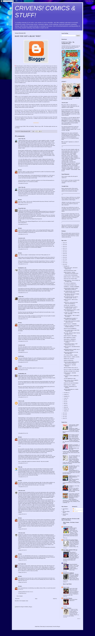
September (66, 396)
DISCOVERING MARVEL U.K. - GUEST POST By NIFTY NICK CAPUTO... (74, 436)
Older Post (55, 598)
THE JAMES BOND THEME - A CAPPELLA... (70, 341)
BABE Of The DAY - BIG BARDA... (70, 335)
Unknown (20, 401)
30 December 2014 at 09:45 (23, 183)
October (65, 394)
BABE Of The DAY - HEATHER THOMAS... (70, 365)
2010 (64, 418)
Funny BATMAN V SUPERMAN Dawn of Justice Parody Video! (73, 553)
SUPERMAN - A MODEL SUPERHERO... (72, 286)
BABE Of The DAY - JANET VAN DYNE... (72, 276)
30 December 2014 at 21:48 (23, 433)
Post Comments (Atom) (24, 600)
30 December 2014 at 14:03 (23, 341)
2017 (64, 259)
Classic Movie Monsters (67, 598)
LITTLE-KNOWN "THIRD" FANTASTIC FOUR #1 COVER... (74, 426)
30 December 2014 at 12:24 (23, 234)
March (65, 407)
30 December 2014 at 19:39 (23, 362)
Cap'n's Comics (66, 587)
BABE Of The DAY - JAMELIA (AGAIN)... (72, 356)
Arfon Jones (20, 490)
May (65, 403)
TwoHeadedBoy (21, 373)
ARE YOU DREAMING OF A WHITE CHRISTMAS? (71, 390)
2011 (64, 416)
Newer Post (17, 598)
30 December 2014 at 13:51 (23, 318)
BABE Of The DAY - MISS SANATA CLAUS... (71, 300)
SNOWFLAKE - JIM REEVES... (70, 305)
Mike (19, 467)
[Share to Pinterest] (41, 131)
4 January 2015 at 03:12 (22, 572)
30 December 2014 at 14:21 (23, 352)
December (66, 266)
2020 (64, 253)
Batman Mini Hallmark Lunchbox (73, 565)
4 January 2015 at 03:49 (22, 582)
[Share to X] (38, 131)
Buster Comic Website (67, 584)
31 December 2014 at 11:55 (23, 476)
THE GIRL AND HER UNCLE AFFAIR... (71, 371)
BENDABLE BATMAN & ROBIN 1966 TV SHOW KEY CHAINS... (72, 350)
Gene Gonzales (21, 564)
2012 (64, 414)
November (66, 392)
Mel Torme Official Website (66, 512)
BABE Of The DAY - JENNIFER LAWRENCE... (70, 373)
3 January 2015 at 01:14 (22, 514)
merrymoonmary (49, 626)
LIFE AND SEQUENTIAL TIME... (70, 270)
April (65, 405)
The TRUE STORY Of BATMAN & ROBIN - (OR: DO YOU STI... (72, 321)
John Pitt (20, 356)
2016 (64, 261)
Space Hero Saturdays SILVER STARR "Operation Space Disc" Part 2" (73, 529)
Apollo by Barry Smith (73, 588)
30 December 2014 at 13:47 (23, 292)
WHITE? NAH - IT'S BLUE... (69, 358)
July (65, 399)
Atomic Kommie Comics (67, 526)
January (65, 410)
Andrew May (20, 138)
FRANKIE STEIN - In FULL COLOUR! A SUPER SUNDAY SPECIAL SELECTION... (74, 467)
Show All (78, 618)
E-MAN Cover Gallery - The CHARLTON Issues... (68, 42)
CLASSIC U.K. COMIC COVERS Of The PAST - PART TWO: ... (71, 313)
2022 (64, 250)
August (65, 398)
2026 (64, 242)
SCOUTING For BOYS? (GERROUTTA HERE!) (71, 376)
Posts (75, 509)
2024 (64, 246)
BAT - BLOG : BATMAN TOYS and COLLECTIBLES (70, 550)
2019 (64, 255)
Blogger (58, 626)
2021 (64, 251)
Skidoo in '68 (71, 574)
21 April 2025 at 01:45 (22, 593)
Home (36, 598)
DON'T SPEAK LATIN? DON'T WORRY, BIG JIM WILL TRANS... (71, 294)
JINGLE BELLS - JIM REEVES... (70, 339)
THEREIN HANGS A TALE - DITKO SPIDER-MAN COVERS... (74, 477)
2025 (64, 244)
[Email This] (35, 131)
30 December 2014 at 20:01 (23, 369)
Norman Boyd (21, 208)
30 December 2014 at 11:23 (23, 204)
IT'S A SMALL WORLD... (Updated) (70, 355)
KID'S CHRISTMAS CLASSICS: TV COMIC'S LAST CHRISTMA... (71, 319)
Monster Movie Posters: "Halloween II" (73, 600)
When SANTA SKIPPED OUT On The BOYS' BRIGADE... (71, 353)
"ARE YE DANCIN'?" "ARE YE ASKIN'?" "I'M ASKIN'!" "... (72, 316)
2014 (64, 264)
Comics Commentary (67, 608)
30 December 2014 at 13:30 (23, 249)
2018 (64, 257)
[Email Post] (33, 131)
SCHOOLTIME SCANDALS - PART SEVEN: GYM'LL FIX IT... (70, 344)
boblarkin (65, 563)
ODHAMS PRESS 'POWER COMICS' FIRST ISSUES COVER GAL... (71, 289)
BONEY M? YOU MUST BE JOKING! (71, 383)
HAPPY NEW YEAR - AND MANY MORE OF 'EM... (71, 268)
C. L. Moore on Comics (73, 609)
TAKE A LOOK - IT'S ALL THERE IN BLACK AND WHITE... (71, 381)
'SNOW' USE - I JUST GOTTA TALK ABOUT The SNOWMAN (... (71, 303)
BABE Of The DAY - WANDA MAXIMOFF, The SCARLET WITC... (71, 273)
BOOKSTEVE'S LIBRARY (68, 573)
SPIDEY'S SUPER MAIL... (69, 360)
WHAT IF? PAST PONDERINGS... (70, 328)
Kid (19, 169)
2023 (64, 248)
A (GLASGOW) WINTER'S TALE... (70, 284)
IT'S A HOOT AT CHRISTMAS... (70, 283)
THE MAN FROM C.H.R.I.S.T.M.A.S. (71, 367)
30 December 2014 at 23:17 (23, 463)
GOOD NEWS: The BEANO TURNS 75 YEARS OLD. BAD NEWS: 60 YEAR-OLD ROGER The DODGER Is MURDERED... (74, 496)
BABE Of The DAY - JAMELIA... (70, 384)
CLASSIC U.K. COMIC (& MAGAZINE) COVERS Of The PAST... (71, 326)
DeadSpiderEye (21, 267)
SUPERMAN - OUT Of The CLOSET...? (74, 486)
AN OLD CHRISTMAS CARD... (70, 378)
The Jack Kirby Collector (65, 514)
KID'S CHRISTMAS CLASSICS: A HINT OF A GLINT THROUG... (71, 310)
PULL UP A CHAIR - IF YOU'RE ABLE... (72, 369)
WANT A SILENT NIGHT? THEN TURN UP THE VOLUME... (71, 331)
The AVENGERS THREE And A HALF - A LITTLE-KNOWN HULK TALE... (74, 457)
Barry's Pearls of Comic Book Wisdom (70, 540)
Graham (19, 296)
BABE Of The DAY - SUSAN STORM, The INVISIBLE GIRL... (72, 281)
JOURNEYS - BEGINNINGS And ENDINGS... (70, 387)
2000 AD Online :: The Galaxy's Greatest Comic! (71, 523)
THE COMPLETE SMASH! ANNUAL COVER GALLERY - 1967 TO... (71, 297)
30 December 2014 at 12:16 (23, 224)
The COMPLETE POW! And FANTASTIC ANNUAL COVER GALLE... (71, 292)
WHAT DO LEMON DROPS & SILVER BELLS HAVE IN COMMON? (71, 362)
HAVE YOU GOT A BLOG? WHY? (70, 278)
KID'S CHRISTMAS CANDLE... (70, 337)
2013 (64, 413)
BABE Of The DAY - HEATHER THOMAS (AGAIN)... (72, 347)
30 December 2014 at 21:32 (23, 397)
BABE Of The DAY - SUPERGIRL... (70, 323)
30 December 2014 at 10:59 (23, 195)
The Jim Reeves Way (65, 509)
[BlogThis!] (37, 131)
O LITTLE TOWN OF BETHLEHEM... (71, 275)
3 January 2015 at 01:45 (22, 528)
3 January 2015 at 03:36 (22, 560)
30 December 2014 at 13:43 (23, 263)
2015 (64, 262)
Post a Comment (19, 596)
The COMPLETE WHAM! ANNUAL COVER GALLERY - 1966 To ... (71, 307)
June (65, 401)
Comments (76, 511)
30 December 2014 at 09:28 (23, 165)
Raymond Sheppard (31, 221)
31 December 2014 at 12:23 (23, 486)
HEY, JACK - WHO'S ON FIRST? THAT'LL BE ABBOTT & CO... (72, 333)
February (65, 408)
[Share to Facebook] (39, 131)
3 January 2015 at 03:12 (22, 550)
